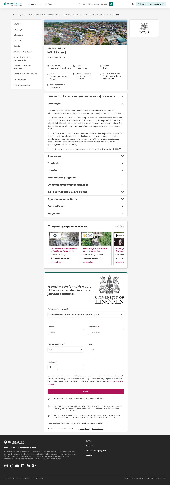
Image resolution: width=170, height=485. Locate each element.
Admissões (18, 35)
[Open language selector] (133, 4)
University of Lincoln (56, 48)
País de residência (56, 344)
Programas (34, 4)
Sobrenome (93, 326)
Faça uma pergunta (22, 85)
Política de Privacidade (146, 478)
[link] (114, 14)
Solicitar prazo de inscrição (84, 77)
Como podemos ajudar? (59, 309)
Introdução (18, 29)
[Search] (111, 4)
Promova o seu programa (96, 450)
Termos (81, 423)
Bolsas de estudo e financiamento (22, 58)
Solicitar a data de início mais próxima (112, 77)
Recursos (51, 4)
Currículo (18, 40)
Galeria (17, 46)
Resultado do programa (24, 51)
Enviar (85, 391)
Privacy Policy (84, 429)
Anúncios (18, 24)
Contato (89, 455)
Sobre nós (90, 446)
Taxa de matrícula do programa (23, 67)
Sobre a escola (20, 79)
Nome (51, 326)
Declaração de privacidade (94, 423)
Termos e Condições (131, 478)
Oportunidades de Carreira (25, 74)
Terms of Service (97, 429)
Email (91, 344)
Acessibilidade (161, 478)
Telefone (52, 362)
